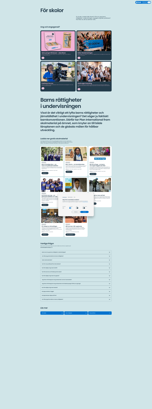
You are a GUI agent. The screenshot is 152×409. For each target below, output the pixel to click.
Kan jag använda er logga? (48, 292)
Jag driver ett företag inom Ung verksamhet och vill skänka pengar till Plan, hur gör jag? (61, 284)
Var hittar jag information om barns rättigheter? (52, 300)
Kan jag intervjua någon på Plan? (49, 296)
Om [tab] (74, 197)
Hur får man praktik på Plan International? (51, 264)
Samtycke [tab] (65, 197)
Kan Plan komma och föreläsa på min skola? (52, 272)
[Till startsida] (139, 2)
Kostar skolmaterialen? (47, 260)
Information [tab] (70, 197)
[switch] (70, 208)
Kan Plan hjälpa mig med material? (50, 288)
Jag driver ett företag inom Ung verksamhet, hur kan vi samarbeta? (57, 280)
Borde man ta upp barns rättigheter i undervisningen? (54, 253)
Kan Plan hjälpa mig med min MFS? (49, 268)
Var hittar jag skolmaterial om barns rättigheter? (52, 256)
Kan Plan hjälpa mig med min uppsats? (50, 276)
